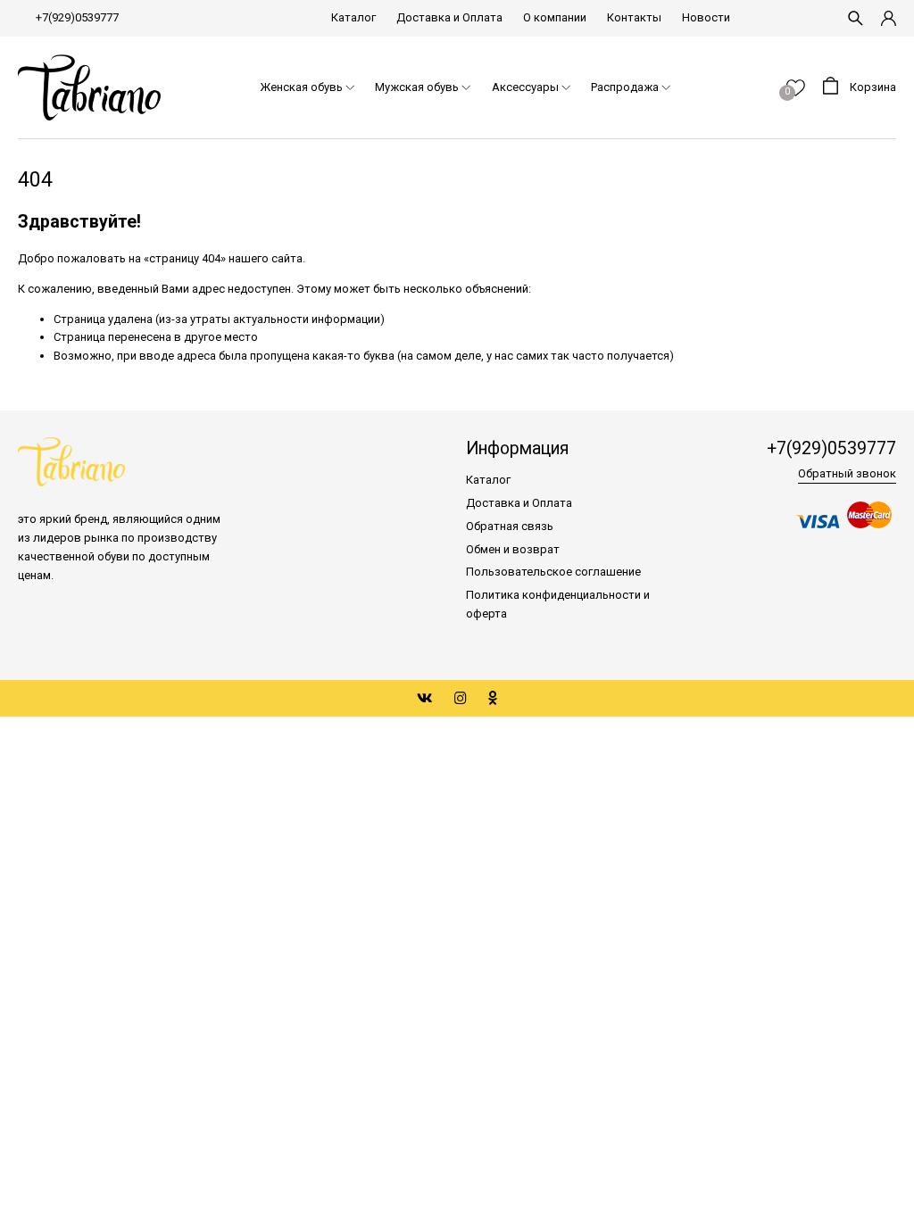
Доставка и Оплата (449, 17)
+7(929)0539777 (77, 17)
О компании (554, 17)
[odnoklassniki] (492, 699)
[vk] (425, 699)
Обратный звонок (847, 473)
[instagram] (460, 699)
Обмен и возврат (513, 549)
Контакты (634, 17)
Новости (706, 17)
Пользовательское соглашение (553, 571)
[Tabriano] (89, 87)
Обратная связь (509, 526)
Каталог (353, 17)
